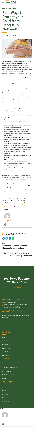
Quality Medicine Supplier (7, 371)
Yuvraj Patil (7, 221)
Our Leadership (5, 344)
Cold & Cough (5, 394)
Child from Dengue (8, 233)
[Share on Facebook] (3, 238)
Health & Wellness (9, 9)
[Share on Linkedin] (10, 238)
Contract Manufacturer (7, 364)
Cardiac (4, 390)
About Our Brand (6, 351)
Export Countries (6, 355)
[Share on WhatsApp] (13, 238)
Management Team (6, 348)
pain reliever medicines (9, 234)
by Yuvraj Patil (8, 35)
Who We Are (5, 341)
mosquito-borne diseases (20, 233)
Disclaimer (4, 378)
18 (19, 35)
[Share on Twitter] (6, 238)
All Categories (5, 401)
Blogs (3, 337)
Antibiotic (4, 387)
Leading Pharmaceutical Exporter (9, 374)
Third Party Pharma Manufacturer (9, 367)
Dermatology (5, 397)
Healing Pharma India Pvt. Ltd (15, 315)
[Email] (5, 224)
